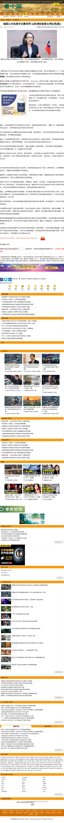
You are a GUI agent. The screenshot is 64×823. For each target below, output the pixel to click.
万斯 (15, 761)
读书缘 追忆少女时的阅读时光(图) (10, 540)
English (41, 810)
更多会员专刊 (58, 542)
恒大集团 (38, 371)
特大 (56, 27)
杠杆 (36, 762)
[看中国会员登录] (12, 509)
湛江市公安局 (20, 390)
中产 (9, 764)
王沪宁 (26, 761)
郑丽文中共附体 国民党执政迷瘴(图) (12, 338)
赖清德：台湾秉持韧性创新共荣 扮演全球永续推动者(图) (16, 695)
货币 (45, 762)
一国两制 (9, 762)
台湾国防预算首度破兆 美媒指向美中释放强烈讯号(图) (17, 304)
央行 (31, 762)
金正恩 (57, 759)
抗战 (40, 768)
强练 (37, 411)
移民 (61, 766)
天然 (33, 390)
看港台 (8, 20)
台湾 (19, 86)
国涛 (8, 390)
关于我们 (22, 810)
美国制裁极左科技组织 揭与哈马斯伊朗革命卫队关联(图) (27, 643)
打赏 (46, 27)
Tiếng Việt (53, 810)
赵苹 (44, 785)
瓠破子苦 (27, 411)
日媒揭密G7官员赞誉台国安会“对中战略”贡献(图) (15, 297)
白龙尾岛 (30, 766)
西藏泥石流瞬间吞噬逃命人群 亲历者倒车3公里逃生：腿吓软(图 (13, 367)
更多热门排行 (58, 722)
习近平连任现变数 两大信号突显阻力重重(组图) (14, 534)
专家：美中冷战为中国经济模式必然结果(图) (14, 326)
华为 (54, 761)
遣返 (10, 768)
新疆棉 (2, 759)
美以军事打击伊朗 (6, 570)
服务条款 (28, 810)
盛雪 (23, 785)
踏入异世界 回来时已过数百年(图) (10, 536)
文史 (45, 14)
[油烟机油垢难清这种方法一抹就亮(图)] (6, 635)
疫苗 (11, 759)
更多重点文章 (58, 672)
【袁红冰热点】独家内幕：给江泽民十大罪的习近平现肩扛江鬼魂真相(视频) (22, 709)
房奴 (48, 499)
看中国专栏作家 (7, 774)
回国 (15, 768)
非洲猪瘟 (37, 764)
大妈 (28, 764)
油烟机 (27, 390)
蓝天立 (29, 371)
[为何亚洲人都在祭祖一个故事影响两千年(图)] (6, 650)
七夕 (26, 499)
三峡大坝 (58, 757)
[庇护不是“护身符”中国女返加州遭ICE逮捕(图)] (6, 621)
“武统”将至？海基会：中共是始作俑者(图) (13, 299)
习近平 (36, 757)
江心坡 (34, 766)
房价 (31, 764)
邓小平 (54, 768)
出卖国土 (46, 757)
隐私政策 (34, 810)
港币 (56, 762)
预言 (31, 411)
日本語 (60, 810)
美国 (20, 14)
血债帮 (12, 499)
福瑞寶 (53, 812)
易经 (10, 770)
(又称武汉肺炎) (8, 757)
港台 (25, 14)
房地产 (59, 762)
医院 (50, 371)
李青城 (45, 787)
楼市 (1, 764)
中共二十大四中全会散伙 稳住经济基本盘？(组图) (16, 336)
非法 (13, 480)
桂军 (37, 768)
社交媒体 (16, 762)
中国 (11, 413)
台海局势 (43, 278)
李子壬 (45, 789)
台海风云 (26, 16)
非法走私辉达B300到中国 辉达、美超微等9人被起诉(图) (27, 599)
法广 (13, 762)
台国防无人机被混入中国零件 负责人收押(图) (14, 312)
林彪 (58, 768)
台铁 (55, 757)
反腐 (59, 761)
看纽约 (42, 812)
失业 (26, 480)
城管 (10, 480)
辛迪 (44, 791)
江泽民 (29, 761)
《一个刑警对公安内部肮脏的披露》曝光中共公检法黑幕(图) (17, 718)
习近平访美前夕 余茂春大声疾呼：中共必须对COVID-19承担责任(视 (20, 733)
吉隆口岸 (15, 371)
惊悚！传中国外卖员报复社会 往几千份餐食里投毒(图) (16, 707)
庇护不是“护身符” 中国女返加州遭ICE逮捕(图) (24, 621)
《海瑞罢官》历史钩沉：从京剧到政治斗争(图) (14, 538)
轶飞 (3, 781)
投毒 (48, 371)
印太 (54, 201)
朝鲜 (22, 762)
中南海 (37, 761)
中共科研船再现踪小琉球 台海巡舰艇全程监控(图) (16, 302)
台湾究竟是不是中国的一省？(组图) (11, 333)
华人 (58, 766)
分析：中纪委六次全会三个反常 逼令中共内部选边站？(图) (17, 716)
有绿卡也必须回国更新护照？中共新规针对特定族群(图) (16, 742)
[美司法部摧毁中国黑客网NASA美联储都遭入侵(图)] (6, 628)
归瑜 (44, 779)
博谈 (30, 14)
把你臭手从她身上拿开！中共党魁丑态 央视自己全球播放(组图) (18, 705)
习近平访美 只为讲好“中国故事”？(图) (11, 691)
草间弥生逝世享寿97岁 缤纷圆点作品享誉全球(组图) (15, 689)
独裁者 (8, 499)
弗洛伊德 (48, 759)
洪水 (14, 759)
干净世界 (11, 812)
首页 (5, 14)
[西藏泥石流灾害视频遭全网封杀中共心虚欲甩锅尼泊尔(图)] (6, 592)
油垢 (30, 390)
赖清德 (2, 761)
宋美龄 (51, 768)
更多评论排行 (58, 750)
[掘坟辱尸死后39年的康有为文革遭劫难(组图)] (6, 664)
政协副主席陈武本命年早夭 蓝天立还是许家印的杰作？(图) (32, 367)
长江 (9, 759)
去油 (35, 390)
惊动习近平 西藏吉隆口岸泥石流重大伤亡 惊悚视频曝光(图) (28, 657)
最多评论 (16, 726)
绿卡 (20, 768)
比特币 (41, 762)
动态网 (31, 814)
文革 (37, 770)
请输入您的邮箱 (21, 802)
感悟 (21, 770)
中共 (54, 759)
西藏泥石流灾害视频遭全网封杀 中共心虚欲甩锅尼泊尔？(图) (50, 409)
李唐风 (45, 783)
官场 (15, 14)
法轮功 (4, 766)
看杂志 (32, 812)
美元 (38, 762)
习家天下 (17, 499)
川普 (14, 757)
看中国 (13, 7)
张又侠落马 (4, 572)
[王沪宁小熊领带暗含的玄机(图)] (6, 614)
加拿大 (24, 762)
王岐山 (60, 759)
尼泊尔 (15, 413)
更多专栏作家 (58, 794)
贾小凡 (4, 779)
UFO (51, 759)
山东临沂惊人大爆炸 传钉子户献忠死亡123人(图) (14, 735)
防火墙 (53, 764)
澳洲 (32, 768)
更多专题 (60, 577)
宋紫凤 (4, 777)
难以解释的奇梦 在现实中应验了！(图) (22, 607)
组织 (16, 480)
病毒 (24, 757)
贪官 (49, 761)
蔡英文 (18, 764)
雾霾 (46, 764)
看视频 (37, 812)
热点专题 (4, 567)
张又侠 (39, 757)
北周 (34, 411)
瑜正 (3, 789)
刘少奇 (60, 768)
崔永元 (33, 761)
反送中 (45, 761)
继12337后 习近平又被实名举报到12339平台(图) (14, 748)
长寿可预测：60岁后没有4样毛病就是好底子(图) (14, 714)
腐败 (57, 761)
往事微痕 (32, 759)
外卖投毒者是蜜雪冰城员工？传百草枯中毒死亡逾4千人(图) (50, 367)
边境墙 (12, 761)
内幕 (40, 761)
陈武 (26, 371)
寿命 (35, 770)
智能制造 (46, 480)
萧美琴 (56, 71)
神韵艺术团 (19, 812)
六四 (43, 757)
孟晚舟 (5, 761)
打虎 (62, 761)
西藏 (11, 371)
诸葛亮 (7, 770)
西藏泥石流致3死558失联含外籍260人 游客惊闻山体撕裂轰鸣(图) (30, 585)
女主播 (52, 766)
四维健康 (4, 791)
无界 (36, 814)
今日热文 (4, 351)
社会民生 (19, 16)
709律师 (60, 764)
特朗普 (17, 757)
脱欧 (28, 762)
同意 (56, 4)
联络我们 (11, 810)
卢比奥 (20, 757)
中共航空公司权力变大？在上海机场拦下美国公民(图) (15, 720)
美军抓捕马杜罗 (5, 575)
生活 (50, 14)
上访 (1, 766)
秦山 (3, 787)
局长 (56, 392)
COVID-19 (27, 757)
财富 (7, 764)
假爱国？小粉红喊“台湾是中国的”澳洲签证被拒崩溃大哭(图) (17, 744)
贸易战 (32, 757)
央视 (55, 766)
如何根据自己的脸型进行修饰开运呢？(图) (12, 687)
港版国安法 (22, 759)
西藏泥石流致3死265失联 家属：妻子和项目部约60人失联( (13, 409)
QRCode (15, 278)
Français (47, 810)
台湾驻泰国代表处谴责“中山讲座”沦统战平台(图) (15, 307)
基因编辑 (49, 764)
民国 (35, 768)
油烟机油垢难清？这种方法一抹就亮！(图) (23, 635)
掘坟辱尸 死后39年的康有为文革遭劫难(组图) (24, 664)
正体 (43, 27)
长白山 (26, 766)
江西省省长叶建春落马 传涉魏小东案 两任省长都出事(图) (16, 683)
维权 (57, 764)
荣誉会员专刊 (6, 526)
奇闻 (55, 14)
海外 (25, 768)
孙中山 (43, 768)
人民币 (47, 762)
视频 (60, 14)
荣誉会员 (54, 256)
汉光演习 (27, 759)
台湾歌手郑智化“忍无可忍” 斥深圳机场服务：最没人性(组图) (19, 321)
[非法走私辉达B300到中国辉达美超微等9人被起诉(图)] (6, 599)
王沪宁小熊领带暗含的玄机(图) (20, 614)
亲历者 (20, 371)
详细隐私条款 (37, 4)
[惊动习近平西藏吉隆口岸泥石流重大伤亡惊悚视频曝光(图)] (6, 657)
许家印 (33, 371)
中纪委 (11, 390)
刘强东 (25, 764)
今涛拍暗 (24, 777)
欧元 (51, 762)
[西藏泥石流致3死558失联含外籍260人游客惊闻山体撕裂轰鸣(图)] (6, 585)
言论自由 (48, 766)
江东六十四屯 (15, 766)
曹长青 (24, 791)
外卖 (45, 371)
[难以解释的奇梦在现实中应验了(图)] (6, 607)
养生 (40, 770)
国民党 (41, 759)
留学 (4, 768)
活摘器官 (51, 757)
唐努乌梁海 (21, 766)
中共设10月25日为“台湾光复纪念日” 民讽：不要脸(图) (17, 328)
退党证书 (59, 812)
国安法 (5, 759)
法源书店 (26, 812)
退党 (44, 759)
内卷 (50, 480)
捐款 (16, 810)
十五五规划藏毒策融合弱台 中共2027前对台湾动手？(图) (18, 323)
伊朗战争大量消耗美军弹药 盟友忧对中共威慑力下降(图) (16, 681)
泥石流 (8, 371)
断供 (51, 499)
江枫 (23, 789)
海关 (7, 768)
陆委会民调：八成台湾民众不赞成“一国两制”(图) (15, 309)
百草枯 (53, 371)
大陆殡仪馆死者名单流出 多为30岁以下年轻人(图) (14, 712)
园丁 (3, 785)
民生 (23, 768)
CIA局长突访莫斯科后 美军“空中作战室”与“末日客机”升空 (50, 388)
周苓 (3, 783)
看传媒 (48, 812)
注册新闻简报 (6, 798)
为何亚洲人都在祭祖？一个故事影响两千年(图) (25, 650)
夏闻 (44, 781)
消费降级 (30, 480)
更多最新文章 (58, 697)
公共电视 (34, 278)
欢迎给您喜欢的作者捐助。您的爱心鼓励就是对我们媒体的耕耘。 (19, 238)
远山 (23, 781)
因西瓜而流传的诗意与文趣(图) (9, 529)
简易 (44, 777)
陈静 (23, 783)
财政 (4, 764)
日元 (53, 762)
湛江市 (15, 390)
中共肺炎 (2, 757)
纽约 (35, 14)
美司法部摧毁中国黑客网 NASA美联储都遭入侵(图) (26, 628)
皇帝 (4, 770)
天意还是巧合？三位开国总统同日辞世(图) (12, 532)
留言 (49, 27)
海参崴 (12, 764)
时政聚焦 (6, 16)
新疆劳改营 (42, 766)
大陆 (10, 14)
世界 (40, 14)
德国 (9, 182)
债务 (33, 762)
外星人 (32, 770)
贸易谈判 (21, 761)
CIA (53, 392)
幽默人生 (14, 770)
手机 (23, 770)
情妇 (51, 761)
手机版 (39, 27)
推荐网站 (5, 812)
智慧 (18, 770)
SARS (37, 766)
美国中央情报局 (48, 392)
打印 (53, 27)
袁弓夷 (17, 759)
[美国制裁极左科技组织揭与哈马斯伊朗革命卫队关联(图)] (6, 643)
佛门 (21, 499)
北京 (22, 764)
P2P (43, 764)
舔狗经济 (35, 499)
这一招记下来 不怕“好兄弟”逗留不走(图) (12, 685)
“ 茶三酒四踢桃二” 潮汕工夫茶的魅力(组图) (13, 331)
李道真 (24, 779)
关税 (9, 761)
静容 (23, 787)
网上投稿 (4, 810)
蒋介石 (47, 768)
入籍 (17, 768)
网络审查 (9, 766)
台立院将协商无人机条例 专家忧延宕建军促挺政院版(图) (18, 314)
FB (19, 762)
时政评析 (13, 16)
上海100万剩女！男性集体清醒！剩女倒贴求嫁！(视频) (16, 740)
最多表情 (48, 726)
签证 (12, 768)
